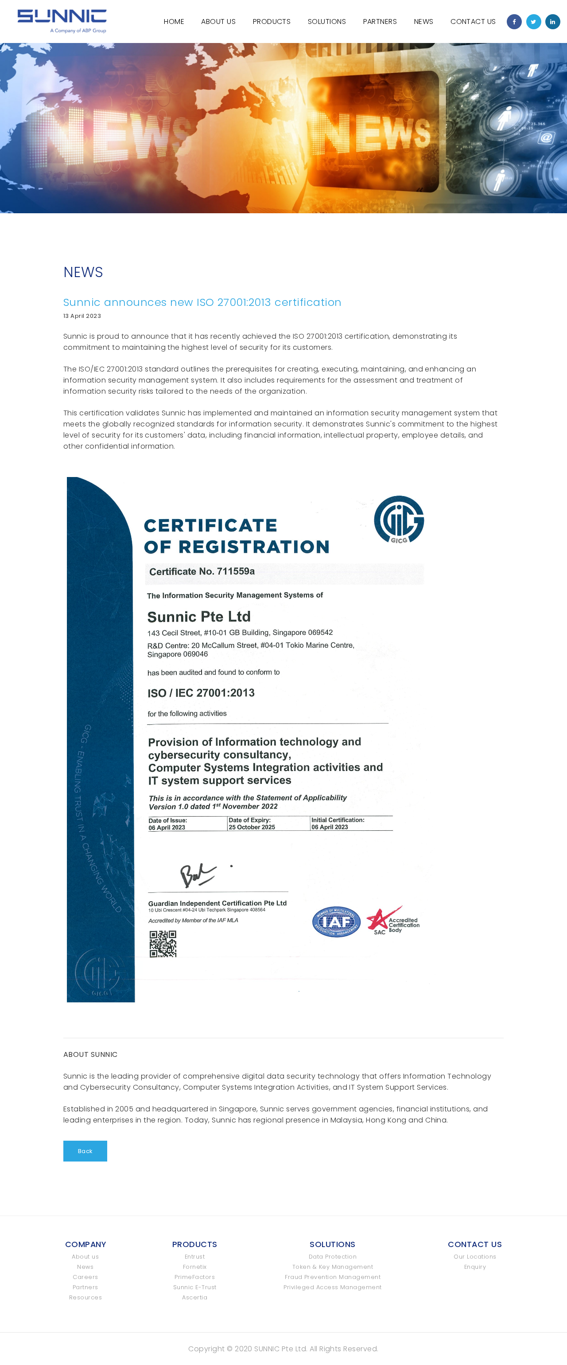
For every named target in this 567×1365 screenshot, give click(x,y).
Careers (85, 1277)
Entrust (195, 1256)
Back (85, 1151)
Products (272, 21)
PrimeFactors (195, 1277)
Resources (85, 1297)
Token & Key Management (332, 1267)
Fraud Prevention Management (333, 1277)
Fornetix (195, 1267)
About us (85, 1256)
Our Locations (475, 1256)
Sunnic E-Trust (195, 1287)
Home (174, 21)
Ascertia (194, 1297)
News (424, 21)
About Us (218, 21)
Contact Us (473, 21)
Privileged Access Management (332, 1287)
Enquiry (475, 1267)
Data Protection (333, 1256)
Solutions (327, 21)
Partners (380, 21)
